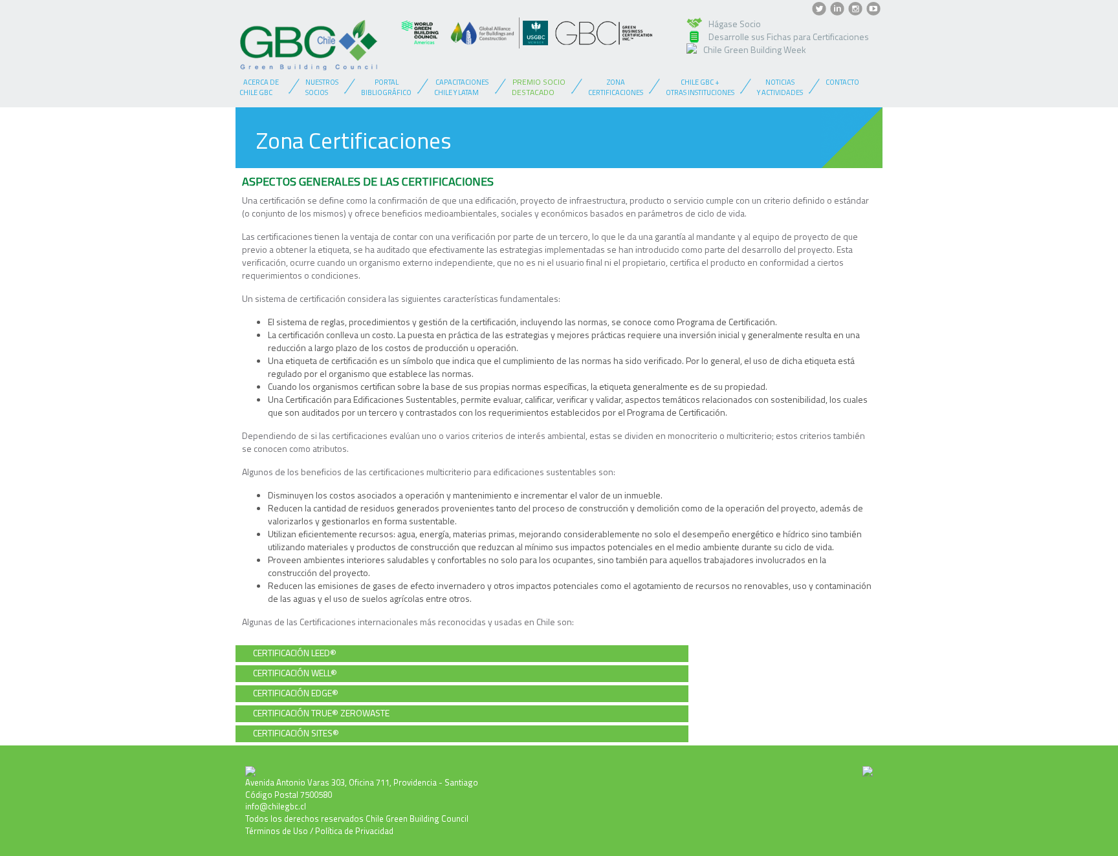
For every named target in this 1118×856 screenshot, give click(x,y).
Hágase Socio (734, 23)
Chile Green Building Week (754, 49)
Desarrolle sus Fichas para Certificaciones (788, 36)
